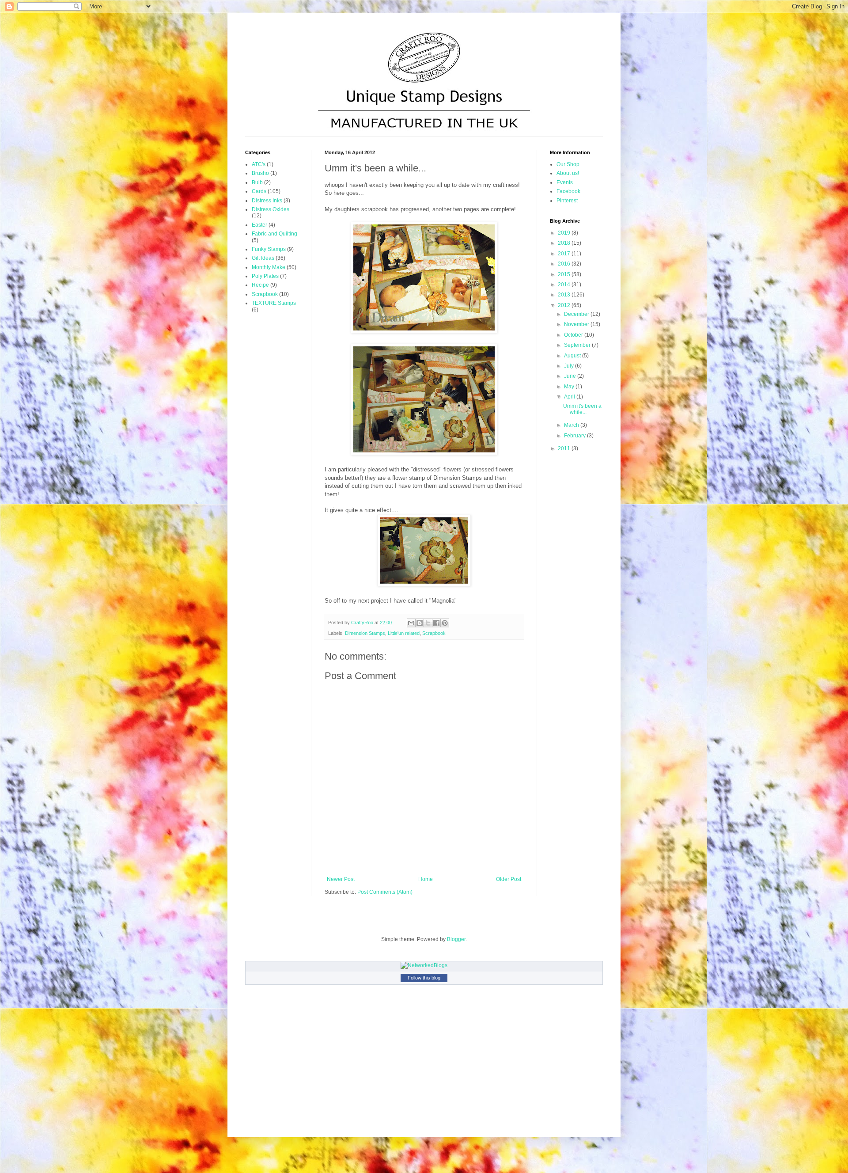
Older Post (508, 879)
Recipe (260, 285)
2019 (565, 233)
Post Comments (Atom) (385, 892)
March (572, 425)
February (575, 436)
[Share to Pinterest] (444, 623)
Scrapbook (434, 633)
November (577, 324)
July (569, 366)
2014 (565, 284)
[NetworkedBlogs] (424, 965)
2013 (565, 295)
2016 (565, 264)
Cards (259, 191)
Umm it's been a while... (582, 409)
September (578, 345)
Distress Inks (267, 200)
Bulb (257, 182)
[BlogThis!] (419, 623)
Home (425, 879)
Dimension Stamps (365, 633)
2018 (565, 243)
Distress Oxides (270, 209)
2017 (565, 254)
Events (564, 182)
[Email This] (411, 623)
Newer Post (341, 879)
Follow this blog (424, 977)
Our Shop (567, 164)
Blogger (456, 939)
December (577, 314)
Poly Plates (265, 276)
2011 (565, 448)
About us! (567, 173)
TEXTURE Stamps (274, 303)
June (570, 376)
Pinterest (567, 200)
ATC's (258, 164)
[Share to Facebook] (436, 623)
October (574, 335)
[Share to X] (428, 623)
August (573, 356)
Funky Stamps (269, 249)
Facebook (568, 191)
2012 (565, 305)
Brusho (260, 173)
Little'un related (404, 633)
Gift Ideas (263, 258)
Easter (259, 225)
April (570, 397)
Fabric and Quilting (274, 234)
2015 (565, 274)
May (569, 386)
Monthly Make (268, 267)
